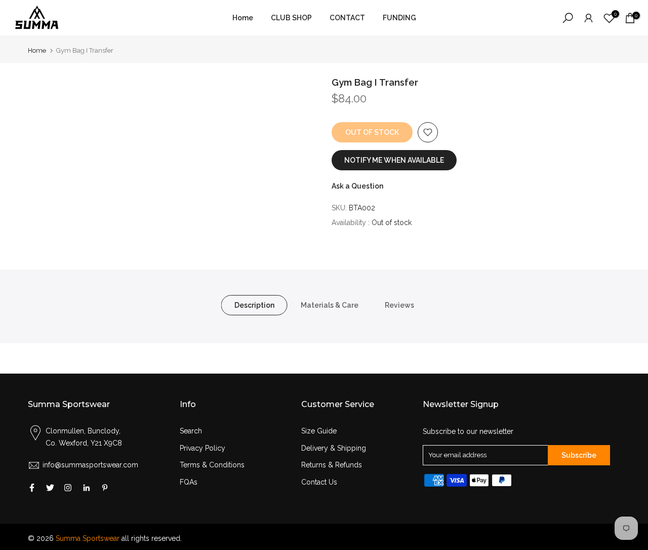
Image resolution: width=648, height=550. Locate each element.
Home (242, 18)
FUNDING (399, 18)
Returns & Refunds (331, 465)
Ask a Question (357, 186)
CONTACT (347, 18)
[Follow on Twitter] (50, 488)
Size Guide (319, 431)
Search (191, 431)
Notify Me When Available (394, 160)
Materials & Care (329, 305)
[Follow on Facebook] (32, 488)
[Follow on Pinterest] (104, 488)
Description (254, 305)
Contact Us (319, 482)
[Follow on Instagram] (67, 488)
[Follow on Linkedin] (86, 488)
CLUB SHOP (291, 18)
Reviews (399, 305)
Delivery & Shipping (333, 448)
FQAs (188, 482)
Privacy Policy (202, 448)
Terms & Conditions (212, 465)
